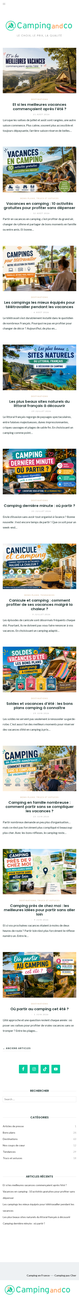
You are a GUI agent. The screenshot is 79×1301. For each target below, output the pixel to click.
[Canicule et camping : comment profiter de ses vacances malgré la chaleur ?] (39, 566)
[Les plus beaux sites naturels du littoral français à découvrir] (39, 367)
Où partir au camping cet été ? (39, 1009)
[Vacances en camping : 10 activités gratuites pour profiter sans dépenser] (39, 169)
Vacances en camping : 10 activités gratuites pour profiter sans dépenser (39, 205)
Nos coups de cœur (14, 1145)
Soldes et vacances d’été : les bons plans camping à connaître (39, 705)
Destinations (39, 99)
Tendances (48, 595)
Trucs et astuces (48, 198)
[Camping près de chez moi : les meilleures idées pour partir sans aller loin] (39, 871)
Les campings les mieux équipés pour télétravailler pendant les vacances (39, 304)
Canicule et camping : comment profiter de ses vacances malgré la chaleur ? (39, 604)
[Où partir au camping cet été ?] (39, 974)
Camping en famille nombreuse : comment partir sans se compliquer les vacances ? (40, 807)
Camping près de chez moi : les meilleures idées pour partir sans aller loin (39, 910)
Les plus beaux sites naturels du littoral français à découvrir (39, 403)
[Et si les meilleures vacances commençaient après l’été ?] (39, 70)
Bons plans (27, 198)
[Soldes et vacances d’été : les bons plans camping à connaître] (39, 669)
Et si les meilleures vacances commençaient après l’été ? (39, 106)
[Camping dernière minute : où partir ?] (39, 471)
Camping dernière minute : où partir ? (39, 505)
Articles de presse (13, 1126)
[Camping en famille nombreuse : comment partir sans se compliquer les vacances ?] (39, 768)
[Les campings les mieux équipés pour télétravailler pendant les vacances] (39, 268)
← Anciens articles (17, 1048)
